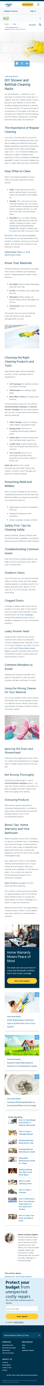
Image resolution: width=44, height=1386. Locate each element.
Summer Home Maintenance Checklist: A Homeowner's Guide (22, 1064)
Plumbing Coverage (17, 883)
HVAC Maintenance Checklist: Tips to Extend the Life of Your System (21, 1023)
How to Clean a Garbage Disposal (26, 1132)
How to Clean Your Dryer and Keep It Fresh (26, 1218)
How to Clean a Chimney (25, 1191)
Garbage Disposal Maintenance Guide (27, 1150)
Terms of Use (6, 1367)
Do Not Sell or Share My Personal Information (22, 1375)
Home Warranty (7, 1345)
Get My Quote (28, 4)
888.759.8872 (18, 1322)
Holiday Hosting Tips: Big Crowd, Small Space (25, 1172)
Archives (32, 25)
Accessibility (6, 1365)
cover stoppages (26, 614)
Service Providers (8, 1353)
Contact (5, 1362)
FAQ (23, 1348)
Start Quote (22, 1316)
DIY (13, 1276)
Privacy (4, 1370)
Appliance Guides (28, 1350)
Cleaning (8, 1276)
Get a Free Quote (22, 980)
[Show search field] (40, 24)
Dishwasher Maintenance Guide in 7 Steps (27, 1161)
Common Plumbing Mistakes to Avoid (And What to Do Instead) (21, 1104)
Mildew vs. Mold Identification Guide (17, 253)
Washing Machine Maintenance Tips (26, 1141)
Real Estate (6, 1350)
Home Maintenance (11, 76)
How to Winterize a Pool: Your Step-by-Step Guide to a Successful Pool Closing (27, 1204)
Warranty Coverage (9, 1348)
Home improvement (24, 1276)
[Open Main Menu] (38, 4)
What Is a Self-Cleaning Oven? (25, 1182)
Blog (23, 1345)
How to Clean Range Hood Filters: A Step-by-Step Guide (27, 1122)
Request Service (11, 11)
